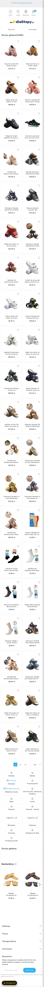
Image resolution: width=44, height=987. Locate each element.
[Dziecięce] (11, 780)
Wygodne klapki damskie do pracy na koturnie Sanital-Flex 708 (11, 138)
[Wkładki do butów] (11, 788)
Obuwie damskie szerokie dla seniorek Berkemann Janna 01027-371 (32, 210)
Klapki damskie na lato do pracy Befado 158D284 (32, 750)
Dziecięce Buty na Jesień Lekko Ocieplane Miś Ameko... (32, 66)
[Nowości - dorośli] (32, 806)
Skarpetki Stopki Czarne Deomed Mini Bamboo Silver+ (11, 570)
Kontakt (22, 2)
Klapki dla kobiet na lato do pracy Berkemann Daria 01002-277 (11, 246)
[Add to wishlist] (30, 41)
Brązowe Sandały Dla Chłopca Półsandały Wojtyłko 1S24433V (32, 426)
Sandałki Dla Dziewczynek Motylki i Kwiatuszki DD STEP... (11, 679)
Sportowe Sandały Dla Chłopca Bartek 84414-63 (32, 642)
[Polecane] (32, 818)
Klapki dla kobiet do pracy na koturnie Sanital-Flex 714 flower (32, 355)
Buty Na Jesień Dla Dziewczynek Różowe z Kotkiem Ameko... (11, 66)
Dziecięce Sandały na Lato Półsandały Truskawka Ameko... (11, 498)
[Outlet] (32, 798)
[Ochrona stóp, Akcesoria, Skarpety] (32, 788)
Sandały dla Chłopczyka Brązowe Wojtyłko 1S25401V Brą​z (11, 463)
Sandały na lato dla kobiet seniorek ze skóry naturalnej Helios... (11, 427)
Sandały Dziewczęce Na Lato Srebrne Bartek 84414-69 (11, 354)
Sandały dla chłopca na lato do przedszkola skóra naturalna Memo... (11, 391)
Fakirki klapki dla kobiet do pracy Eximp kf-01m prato (11, 318)
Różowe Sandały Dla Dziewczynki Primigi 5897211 (32, 101)
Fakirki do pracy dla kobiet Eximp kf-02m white (32, 282)
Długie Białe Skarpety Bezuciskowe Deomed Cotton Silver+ (32, 607)
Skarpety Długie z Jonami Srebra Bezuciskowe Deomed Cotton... (11, 643)
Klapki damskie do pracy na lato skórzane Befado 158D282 (11, 751)
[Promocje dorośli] (11, 837)
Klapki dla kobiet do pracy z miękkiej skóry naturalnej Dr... (32, 714)
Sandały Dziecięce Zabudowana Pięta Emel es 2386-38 (32, 173)
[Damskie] (11, 772)
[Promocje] (11, 830)
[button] (18, 13)
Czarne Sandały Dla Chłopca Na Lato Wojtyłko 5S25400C (32, 318)
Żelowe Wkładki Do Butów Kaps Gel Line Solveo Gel (32, 534)
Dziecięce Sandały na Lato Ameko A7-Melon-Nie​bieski (32, 498)
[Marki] (11, 798)
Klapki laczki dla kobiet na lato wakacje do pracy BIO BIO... (11, 102)
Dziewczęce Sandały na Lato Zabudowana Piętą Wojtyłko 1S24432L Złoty (32, 463)
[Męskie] (32, 772)
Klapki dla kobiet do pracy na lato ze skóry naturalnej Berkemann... (11, 715)
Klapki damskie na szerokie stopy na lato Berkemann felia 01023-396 (32, 391)
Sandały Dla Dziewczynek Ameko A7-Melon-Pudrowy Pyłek (11, 535)
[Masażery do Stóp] (32, 830)
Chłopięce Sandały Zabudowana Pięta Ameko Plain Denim (33, 246)
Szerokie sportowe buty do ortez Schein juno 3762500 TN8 (32, 137)
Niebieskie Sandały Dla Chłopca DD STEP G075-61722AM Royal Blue (32, 679)
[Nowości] (11, 806)
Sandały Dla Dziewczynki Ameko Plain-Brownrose (11, 282)
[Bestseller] (11, 818)
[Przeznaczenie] (32, 780)
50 (35, 765)
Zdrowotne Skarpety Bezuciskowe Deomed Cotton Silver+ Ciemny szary (11, 607)
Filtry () (11, 29)
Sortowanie (33, 29)
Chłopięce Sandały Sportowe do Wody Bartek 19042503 (11, 210)
